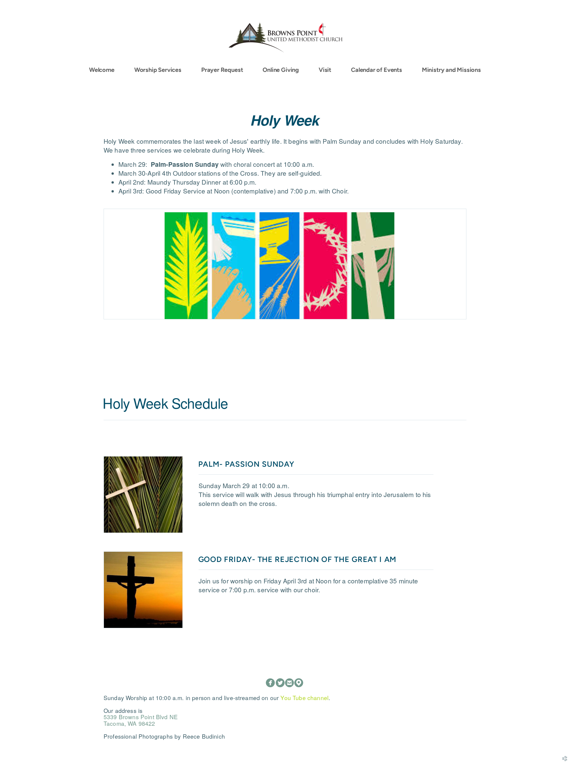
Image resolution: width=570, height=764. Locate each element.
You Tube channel (304, 697)
